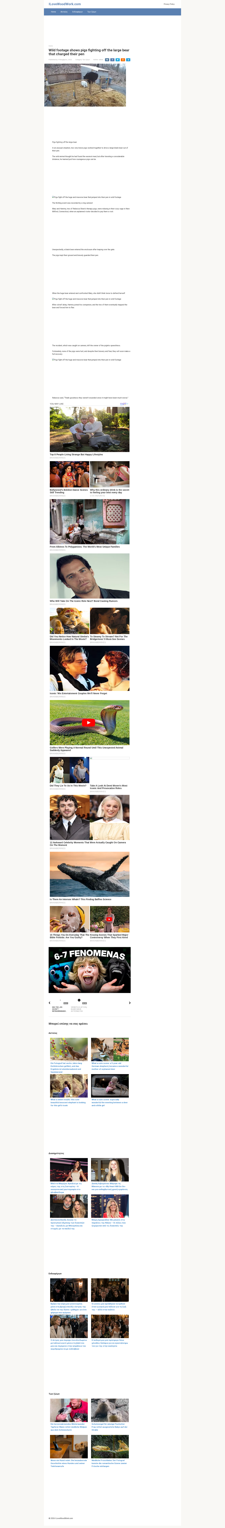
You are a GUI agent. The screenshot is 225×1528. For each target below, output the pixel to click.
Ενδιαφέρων (77, 12)
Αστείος (64, 12)
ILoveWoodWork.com (65, 4)
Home (53, 12)
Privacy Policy (169, 4)
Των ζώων (91, 12)
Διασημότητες (56, 1153)
